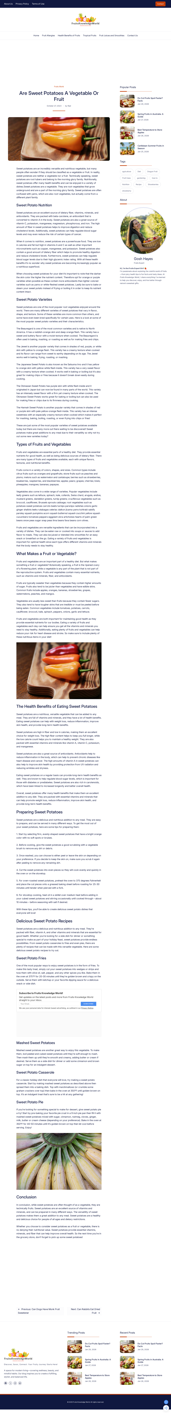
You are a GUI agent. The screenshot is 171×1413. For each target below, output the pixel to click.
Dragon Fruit (152, 171)
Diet (139, 171)
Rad (69, 106)
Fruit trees (126, 178)
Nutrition (125, 184)
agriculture (126, 171)
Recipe (138, 184)
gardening (141, 178)
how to (154, 178)
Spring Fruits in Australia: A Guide (150, 115)
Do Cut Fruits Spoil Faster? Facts (150, 99)
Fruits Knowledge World (81, 1402)
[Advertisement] (85, 60)
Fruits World (59, 86)
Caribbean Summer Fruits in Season (151, 147)
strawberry (126, 191)
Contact (160, 4)
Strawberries (153, 184)
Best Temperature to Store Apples (150, 131)
